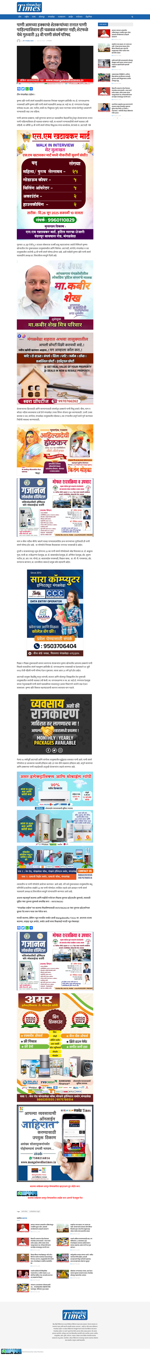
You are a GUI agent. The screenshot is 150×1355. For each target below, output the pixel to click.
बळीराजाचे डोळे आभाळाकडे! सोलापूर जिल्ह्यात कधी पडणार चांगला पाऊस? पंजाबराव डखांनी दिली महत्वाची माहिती (122, 63)
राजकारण (61, 17)
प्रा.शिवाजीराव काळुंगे (35, 1211)
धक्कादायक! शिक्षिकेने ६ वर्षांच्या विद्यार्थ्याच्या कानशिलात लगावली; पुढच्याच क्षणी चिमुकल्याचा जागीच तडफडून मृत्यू (121, 77)
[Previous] (113, 118)
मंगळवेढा (51, 17)
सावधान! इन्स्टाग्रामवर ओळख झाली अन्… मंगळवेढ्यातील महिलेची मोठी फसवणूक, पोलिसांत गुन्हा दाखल (40, 1287)
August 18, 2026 (75, 1278)
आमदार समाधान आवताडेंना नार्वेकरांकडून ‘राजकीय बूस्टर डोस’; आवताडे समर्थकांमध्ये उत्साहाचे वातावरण (42, 1226)
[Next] (117, 118)
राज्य (34, 17)
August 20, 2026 (36, 1266)
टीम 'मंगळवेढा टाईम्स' (28, 41)
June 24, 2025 (41, 41)
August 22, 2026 (36, 1250)
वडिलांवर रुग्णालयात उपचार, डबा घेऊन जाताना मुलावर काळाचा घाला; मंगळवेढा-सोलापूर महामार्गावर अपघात (81, 1273)
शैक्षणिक (89, 17)
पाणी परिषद (24, 1211)
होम (19, 17)
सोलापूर (42, 17)
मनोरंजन (79, 17)
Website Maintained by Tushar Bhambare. (32, 1352)
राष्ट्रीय (26, 17)
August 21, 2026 (75, 1250)
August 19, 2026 (75, 1264)
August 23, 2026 (36, 1232)
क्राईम (71, 17)
